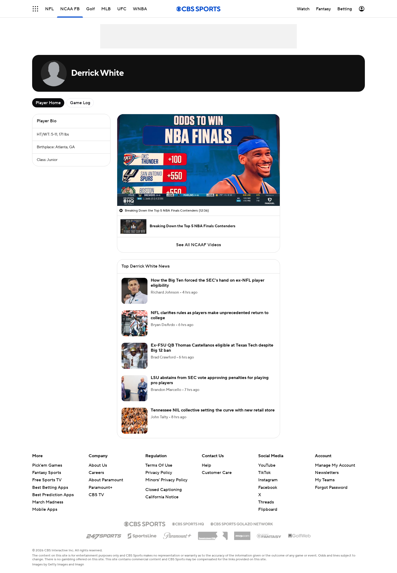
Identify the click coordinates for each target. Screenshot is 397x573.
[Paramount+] (177, 541)
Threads (266, 508)
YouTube (266, 472)
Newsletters (327, 479)
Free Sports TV (47, 486)
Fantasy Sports (46, 479)
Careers (96, 479)
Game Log (80, 103)
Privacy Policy (158, 479)
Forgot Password (331, 494)
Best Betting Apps (50, 494)
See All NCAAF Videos (198, 245)
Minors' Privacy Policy (166, 486)
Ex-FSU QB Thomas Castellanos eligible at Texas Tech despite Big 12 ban (212, 354)
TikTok (264, 479)
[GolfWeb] (299, 542)
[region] (198, 160)
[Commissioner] (213, 540)
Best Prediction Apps (53, 501)
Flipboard (267, 516)
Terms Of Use (158, 472)
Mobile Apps (44, 516)
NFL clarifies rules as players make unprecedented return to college (209, 322)
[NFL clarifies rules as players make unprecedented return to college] (134, 330)
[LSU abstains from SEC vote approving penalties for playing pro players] (134, 395)
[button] (126, 198)
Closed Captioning (163, 496)
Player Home (48, 103)
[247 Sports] (103, 541)
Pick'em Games (47, 472)
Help (206, 472)
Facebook (267, 494)
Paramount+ (100, 494)
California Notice (162, 503)
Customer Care (217, 479)
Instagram (268, 486)
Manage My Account (335, 472)
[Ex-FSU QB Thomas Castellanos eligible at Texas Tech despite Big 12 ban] (134, 362)
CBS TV (96, 501)
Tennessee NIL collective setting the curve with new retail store (213, 416)
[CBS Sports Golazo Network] (241, 530)
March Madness (47, 508)
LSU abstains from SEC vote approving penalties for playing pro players (210, 386)
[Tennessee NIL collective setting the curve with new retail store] (134, 427)
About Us (98, 472)
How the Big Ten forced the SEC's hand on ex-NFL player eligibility (207, 289)
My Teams (325, 486)
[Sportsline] (142, 541)
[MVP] (242, 540)
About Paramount (106, 486)
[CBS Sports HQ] (188, 530)
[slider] (198, 190)
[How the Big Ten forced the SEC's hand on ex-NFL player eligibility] (134, 297)
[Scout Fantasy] (269, 542)
